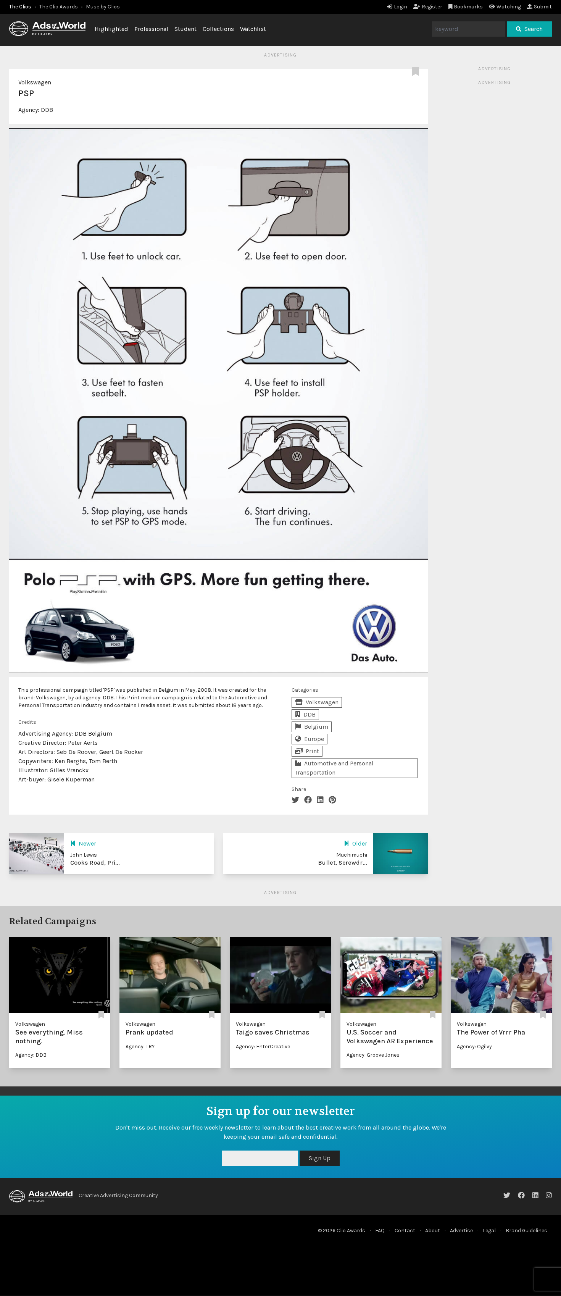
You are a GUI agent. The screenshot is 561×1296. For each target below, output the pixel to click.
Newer (87, 843)
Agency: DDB (31, 1055)
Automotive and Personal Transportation (334, 768)
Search (533, 28)
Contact (405, 1230)
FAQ (380, 1230)
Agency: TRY (140, 1046)
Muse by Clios (103, 6)
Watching (509, 6)
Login (400, 6)
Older (359, 843)
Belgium (316, 726)
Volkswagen (34, 82)
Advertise (461, 1230)
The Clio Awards (58, 6)
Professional (151, 28)
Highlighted (111, 28)
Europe (314, 738)
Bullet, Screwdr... (342, 862)
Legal (489, 1230)
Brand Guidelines (526, 1230)
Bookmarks (468, 6)
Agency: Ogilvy (474, 1046)
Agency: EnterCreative (263, 1046)
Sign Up (491, 1158)
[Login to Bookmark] (417, 71)
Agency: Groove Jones (373, 1055)
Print (312, 751)
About (432, 1230)
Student (185, 28)
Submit (543, 6)
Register (432, 6)
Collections (218, 28)
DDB (47, 109)
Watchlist (253, 28)
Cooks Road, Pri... (95, 862)
